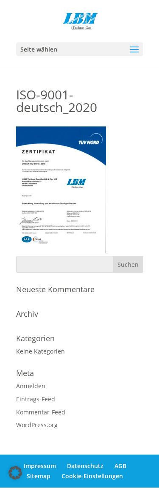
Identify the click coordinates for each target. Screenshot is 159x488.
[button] (15, 473)
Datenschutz (85, 466)
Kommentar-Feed (40, 412)
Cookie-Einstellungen (92, 476)
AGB (120, 466)
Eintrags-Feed (35, 399)
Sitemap (38, 476)
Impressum (40, 466)
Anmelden (30, 386)
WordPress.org (37, 425)
